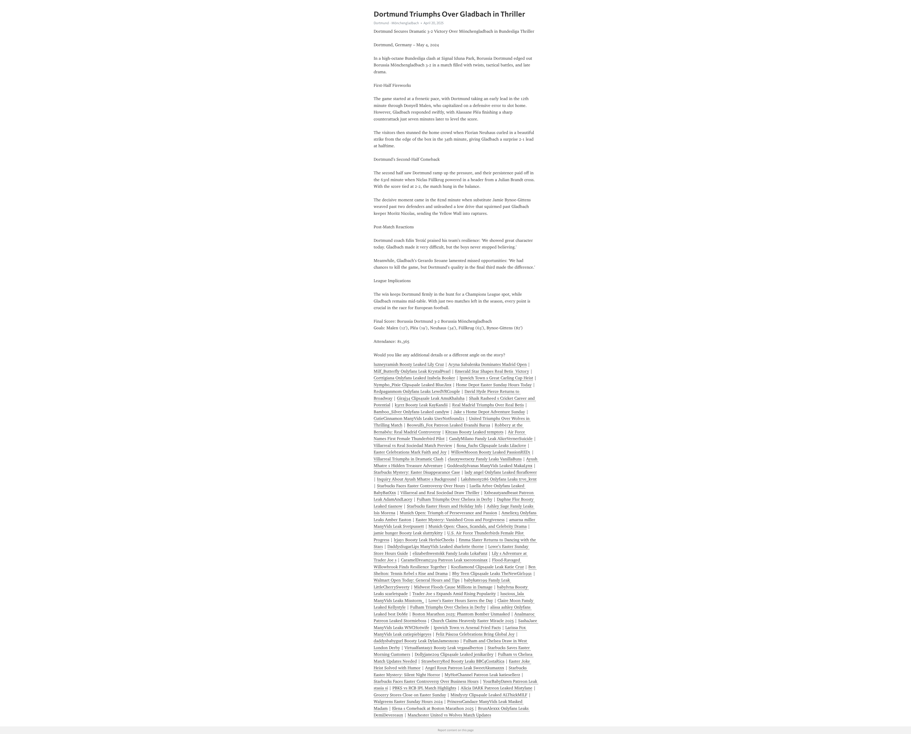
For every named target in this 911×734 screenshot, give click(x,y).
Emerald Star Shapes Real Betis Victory (492, 371)
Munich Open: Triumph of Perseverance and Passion (448, 512)
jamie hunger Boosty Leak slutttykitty (408, 533)
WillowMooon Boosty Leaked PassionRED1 (490, 452)
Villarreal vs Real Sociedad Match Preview (413, 445)
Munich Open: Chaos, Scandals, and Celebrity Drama (477, 526)
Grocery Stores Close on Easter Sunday (410, 694)
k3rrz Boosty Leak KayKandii (421, 405)
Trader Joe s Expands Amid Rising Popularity (454, 593)
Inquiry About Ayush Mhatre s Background (416, 479)
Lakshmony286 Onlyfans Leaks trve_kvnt (499, 479)
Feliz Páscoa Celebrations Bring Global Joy (475, 634)
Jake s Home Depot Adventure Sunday (489, 411)
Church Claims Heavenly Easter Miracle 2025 (472, 620)
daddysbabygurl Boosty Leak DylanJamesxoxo (416, 640)
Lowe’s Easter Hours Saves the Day (460, 600)
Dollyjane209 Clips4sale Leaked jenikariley (454, 654)
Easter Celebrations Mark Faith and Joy (410, 452)
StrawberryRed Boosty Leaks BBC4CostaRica (462, 661)
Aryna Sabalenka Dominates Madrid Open (487, 364)
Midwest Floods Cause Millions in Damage (453, 587)
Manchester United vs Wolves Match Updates (449, 715)
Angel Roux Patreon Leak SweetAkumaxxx (464, 667)
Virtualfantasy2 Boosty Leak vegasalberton (443, 647)
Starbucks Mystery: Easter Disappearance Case (417, 472)
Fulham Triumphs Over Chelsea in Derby (454, 499)
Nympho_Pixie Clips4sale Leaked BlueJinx (412, 384)
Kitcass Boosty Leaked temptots (474, 432)
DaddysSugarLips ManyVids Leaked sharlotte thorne (435, 546)
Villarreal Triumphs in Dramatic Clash (408, 459)
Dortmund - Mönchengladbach (396, 23)
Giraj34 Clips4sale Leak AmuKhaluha (431, 398)
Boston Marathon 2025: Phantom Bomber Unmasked (461, 614)
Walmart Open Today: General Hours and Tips (417, 580)
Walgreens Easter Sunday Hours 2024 (408, 701)
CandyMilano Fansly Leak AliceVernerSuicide (491, 438)
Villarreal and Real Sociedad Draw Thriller (439, 492)
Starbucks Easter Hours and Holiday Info (444, 506)
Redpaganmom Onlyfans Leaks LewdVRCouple (417, 391)
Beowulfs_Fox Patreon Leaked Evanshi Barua (448, 425)
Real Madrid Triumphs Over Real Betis (488, 405)
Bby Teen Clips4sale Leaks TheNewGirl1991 (492, 573)
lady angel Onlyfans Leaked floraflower (501, 472)
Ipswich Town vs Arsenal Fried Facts (467, 627)
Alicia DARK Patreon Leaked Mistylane (496, 688)
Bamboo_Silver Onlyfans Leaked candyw (411, 411)
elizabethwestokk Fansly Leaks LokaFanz (450, 553)
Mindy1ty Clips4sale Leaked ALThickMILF (489, 694)
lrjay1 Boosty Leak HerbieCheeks (424, 539)
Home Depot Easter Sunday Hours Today (494, 384)
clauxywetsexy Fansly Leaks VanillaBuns (485, 459)
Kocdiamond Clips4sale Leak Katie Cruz (487, 566)
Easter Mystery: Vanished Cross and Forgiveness (460, 519)
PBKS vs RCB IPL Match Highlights (424, 688)
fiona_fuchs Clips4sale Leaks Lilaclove (491, 445)
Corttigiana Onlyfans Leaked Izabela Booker (414, 378)
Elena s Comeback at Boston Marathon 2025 (433, 708)
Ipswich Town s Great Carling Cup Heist (496, 378)
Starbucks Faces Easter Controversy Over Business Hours (426, 681)
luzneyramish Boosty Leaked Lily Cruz (409, 364)
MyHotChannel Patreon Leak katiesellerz (482, 674)
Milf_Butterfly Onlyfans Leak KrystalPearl (412, 371)
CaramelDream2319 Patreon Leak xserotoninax (444, 560)
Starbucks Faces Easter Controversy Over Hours (421, 485)
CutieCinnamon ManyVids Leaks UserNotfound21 (419, 418)
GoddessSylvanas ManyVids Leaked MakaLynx (489, 465)
